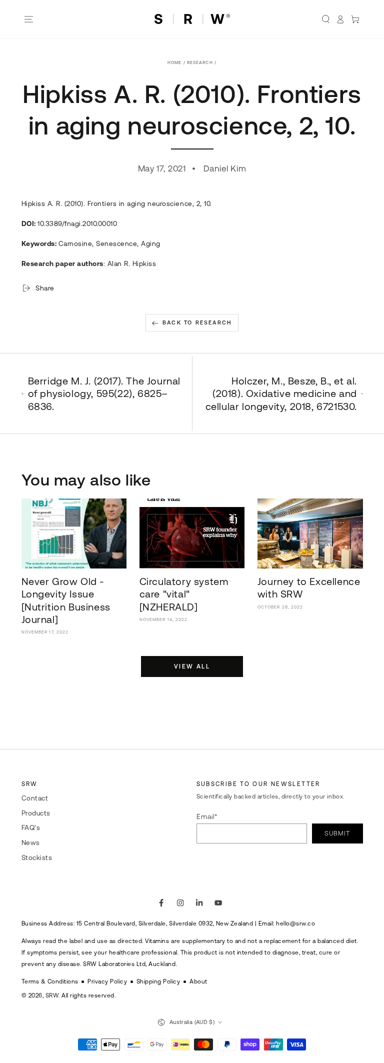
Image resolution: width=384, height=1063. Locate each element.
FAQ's (31, 828)
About (199, 981)
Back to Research (197, 323)
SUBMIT (337, 833)
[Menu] (29, 19)
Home (175, 62)
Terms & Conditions (50, 981)
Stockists (37, 858)
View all (192, 666)
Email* (207, 816)
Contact (35, 798)
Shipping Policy (158, 981)
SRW (52, 995)
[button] (325, 19)
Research (200, 62)
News (31, 842)
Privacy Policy (107, 981)
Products (36, 813)
